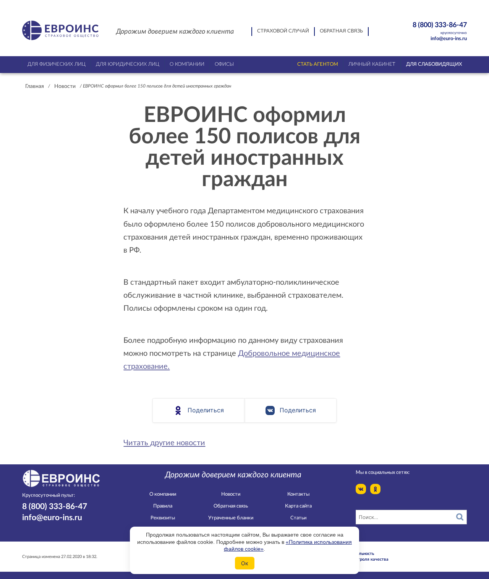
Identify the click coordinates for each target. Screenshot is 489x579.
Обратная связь (341, 31)
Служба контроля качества (361, 559)
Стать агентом (317, 64)
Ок (244, 563)
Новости (65, 86)
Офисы (224, 64)
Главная (34, 86)
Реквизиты (163, 518)
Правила (162, 506)
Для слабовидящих (434, 64)
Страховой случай (283, 31)
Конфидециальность (354, 553)
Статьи (298, 518)
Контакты (298, 494)
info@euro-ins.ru (449, 38)
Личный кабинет (371, 64)
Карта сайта (298, 506)
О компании (162, 494)
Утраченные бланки (230, 518)
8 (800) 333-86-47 (440, 27)
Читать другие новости (164, 443)
